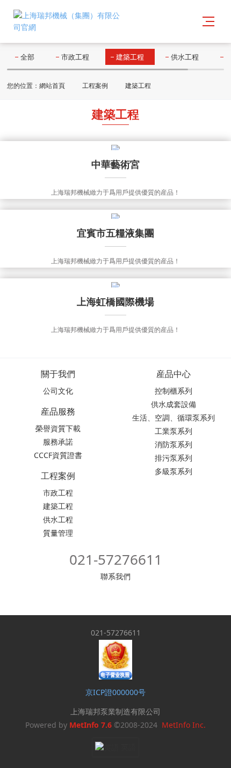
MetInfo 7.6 (90, 725)
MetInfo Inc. (184, 725)
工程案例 (95, 85)
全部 (27, 57)
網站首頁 (52, 85)
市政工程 (75, 57)
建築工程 (130, 57)
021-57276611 (115, 559)
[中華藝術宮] (115, 147)
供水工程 (185, 57)
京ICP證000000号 (115, 692)
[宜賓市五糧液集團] (115, 215)
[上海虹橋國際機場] (115, 284)
